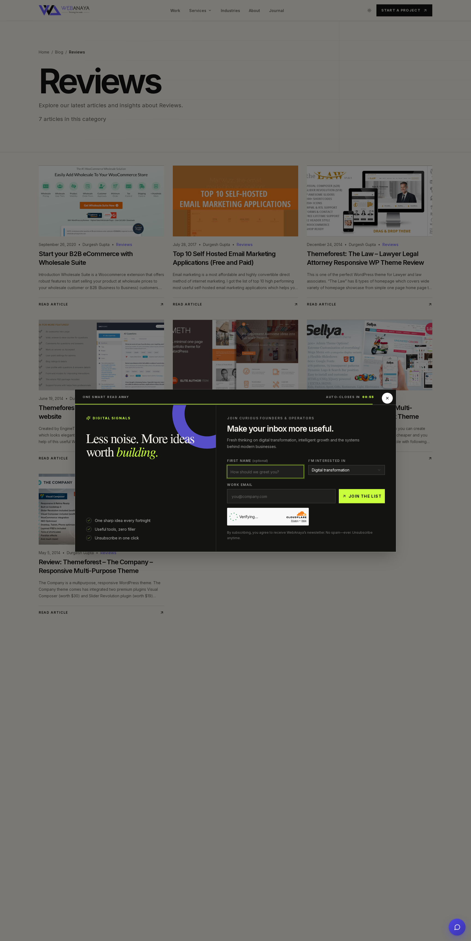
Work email (239, 484)
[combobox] (346, 470)
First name (247, 460)
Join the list (365, 496)
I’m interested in (326, 460)
